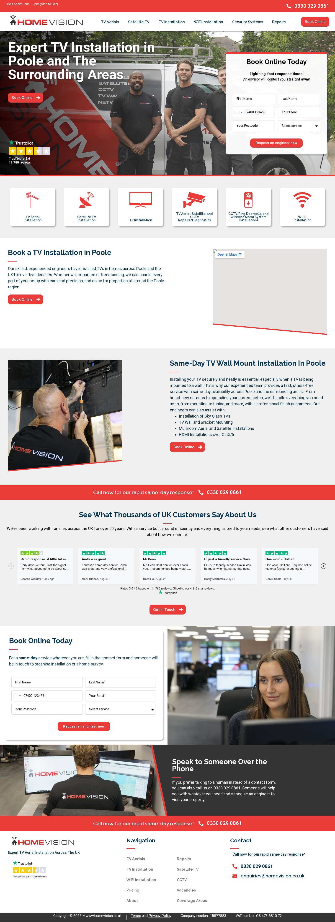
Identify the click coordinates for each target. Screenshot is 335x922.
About (132, 901)
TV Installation (172, 22)
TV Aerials (110, 22)
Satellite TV (138, 22)
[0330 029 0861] (288, 6)
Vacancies (186, 890)
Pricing (132, 890)
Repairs (279, 22)
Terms (136, 916)
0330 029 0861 (311, 6)
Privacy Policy (160, 916)
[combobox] (238, 112)
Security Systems (247, 22)
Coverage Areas (192, 901)
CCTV (182, 880)
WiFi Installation (208, 22)
